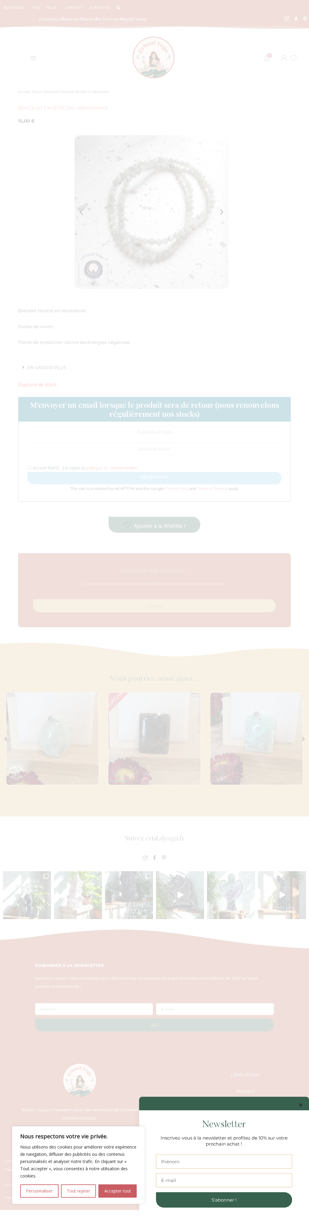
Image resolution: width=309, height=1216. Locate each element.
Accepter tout (117, 1191)
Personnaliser (39, 1191)
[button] (300, 1105)
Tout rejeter (78, 1191)
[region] (78, 1165)
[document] (154, 608)
